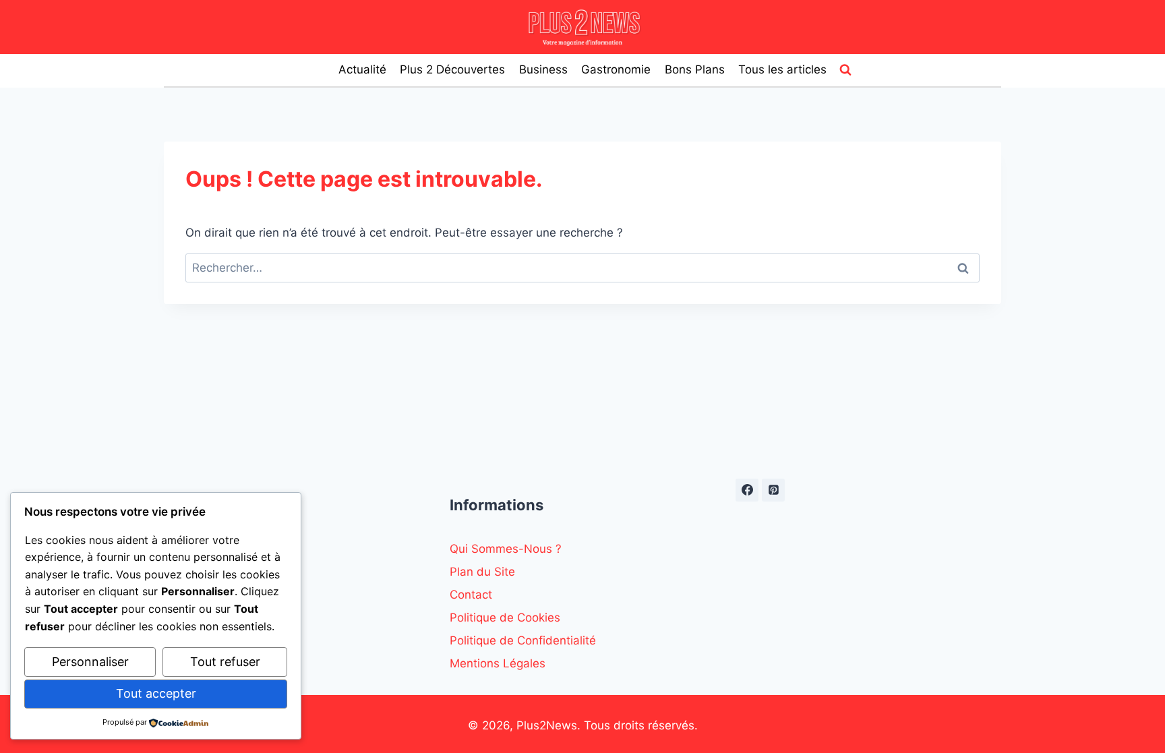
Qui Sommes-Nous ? (506, 548)
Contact (471, 594)
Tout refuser (225, 662)
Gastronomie (616, 69)
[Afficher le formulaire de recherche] (845, 70)
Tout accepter (156, 693)
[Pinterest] (773, 490)
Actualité (362, 69)
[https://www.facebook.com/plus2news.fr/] (747, 490)
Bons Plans (695, 69)
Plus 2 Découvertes (452, 69)
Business (543, 69)
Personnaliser (90, 662)
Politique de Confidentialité (523, 640)
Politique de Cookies (505, 617)
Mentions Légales (497, 663)
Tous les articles (782, 69)
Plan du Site (482, 571)
